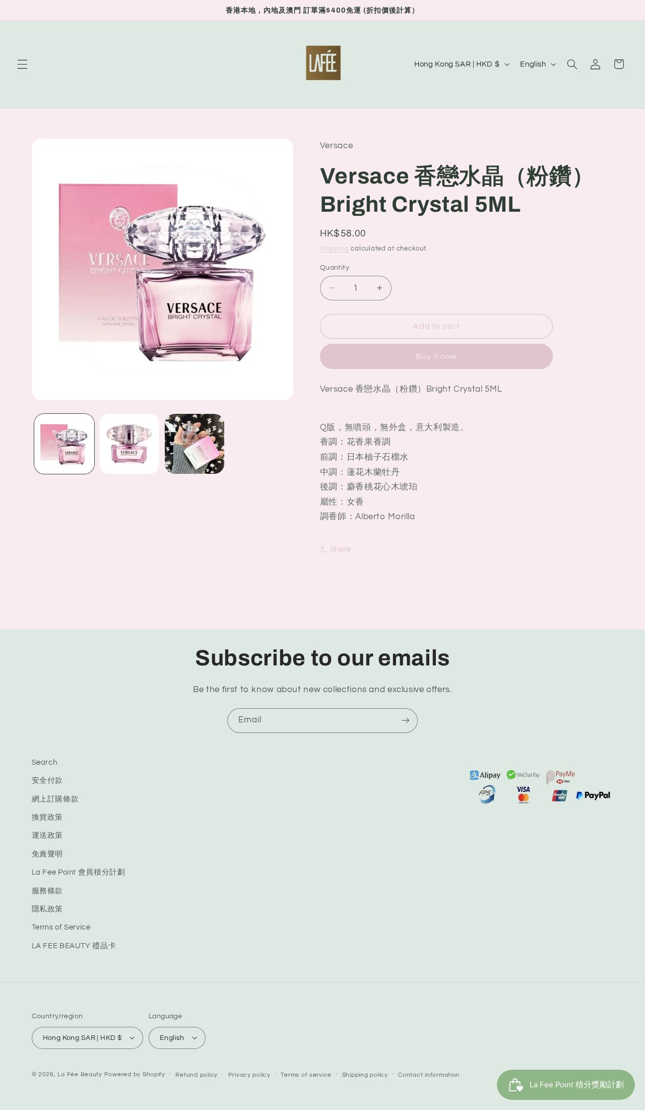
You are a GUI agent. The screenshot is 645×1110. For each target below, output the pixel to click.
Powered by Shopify (134, 1074)
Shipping (334, 248)
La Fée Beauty (79, 1074)
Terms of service (306, 1074)
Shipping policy (365, 1074)
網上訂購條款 (55, 799)
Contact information (429, 1074)
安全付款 (47, 781)
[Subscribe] (405, 720)
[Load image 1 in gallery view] (64, 444)
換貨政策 (47, 817)
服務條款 (47, 891)
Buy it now (437, 356)
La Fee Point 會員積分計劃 (78, 873)
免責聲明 (47, 854)
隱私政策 (47, 909)
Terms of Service (61, 928)
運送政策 (47, 836)
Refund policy (196, 1074)
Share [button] (340, 549)
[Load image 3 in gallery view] (195, 444)
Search (44, 762)
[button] (22, 64)
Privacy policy (249, 1074)
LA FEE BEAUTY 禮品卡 (74, 946)
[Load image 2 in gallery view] (129, 444)
